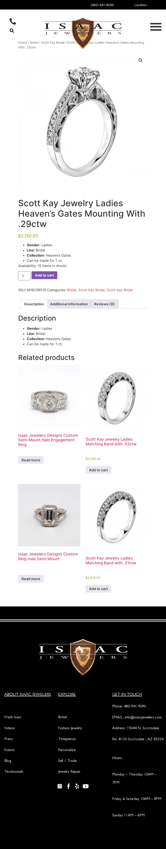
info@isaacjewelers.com (143, 718)
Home (22, 43)
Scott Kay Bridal (91, 290)
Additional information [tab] (69, 304)
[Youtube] (85, 786)
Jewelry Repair (69, 772)
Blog (7, 761)
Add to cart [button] (98, 470)
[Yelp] (77, 786)
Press (8, 739)
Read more (31, 460)
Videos (9, 729)
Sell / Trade (67, 761)
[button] (12, 30)
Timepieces (67, 739)
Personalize (67, 750)
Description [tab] (34, 304)
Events (9, 750)
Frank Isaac (13, 717)
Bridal (71, 290)
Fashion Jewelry (70, 729)
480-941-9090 (135, 707)
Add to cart (44, 275)
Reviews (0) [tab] (104, 304)
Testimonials (13, 772)
